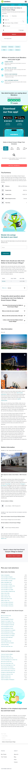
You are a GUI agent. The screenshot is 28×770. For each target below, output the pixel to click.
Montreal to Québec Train (6, 656)
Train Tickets (3, 733)
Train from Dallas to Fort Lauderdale (8, 578)
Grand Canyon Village (6, 739)
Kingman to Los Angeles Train (7, 621)
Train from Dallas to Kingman (7, 576)
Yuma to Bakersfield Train (6, 640)
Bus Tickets (3, 754)
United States (5, 735)
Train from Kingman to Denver (7, 626)
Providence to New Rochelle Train (8, 672)
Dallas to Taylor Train (5, 600)
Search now (3, 538)
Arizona (3, 737)
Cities (11, 49)
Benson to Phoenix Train (6, 615)
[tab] (6, 16)
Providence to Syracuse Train (7, 674)
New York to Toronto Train (6, 661)
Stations (17, 49)
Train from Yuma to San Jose (7, 646)
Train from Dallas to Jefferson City (8, 585)
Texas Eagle (8, 483)
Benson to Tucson (4, 617)
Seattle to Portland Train (6, 675)
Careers (16, 762)
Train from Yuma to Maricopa (7, 637)
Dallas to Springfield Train (6, 582)
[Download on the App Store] (8, 117)
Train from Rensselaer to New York (8, 670)
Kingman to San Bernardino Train (7, 622)
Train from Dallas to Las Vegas (7, 589)
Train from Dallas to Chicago (6, 580)
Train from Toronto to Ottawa (7, 654)
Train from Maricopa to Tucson (7, 628)
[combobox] (14, 19)
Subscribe (6, 253)
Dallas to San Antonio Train (6, 598)
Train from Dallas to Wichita (6, 584)
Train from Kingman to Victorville (7, 624)
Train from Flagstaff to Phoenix (7, 619)
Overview (11, 46)
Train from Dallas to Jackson (6, 587)
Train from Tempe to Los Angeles (7, 635)
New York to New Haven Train (7, 663)
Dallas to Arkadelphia (5, 575)
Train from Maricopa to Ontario (7, 631)
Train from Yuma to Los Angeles (7, 642)
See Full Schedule (14, 165)
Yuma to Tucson (4, 639)
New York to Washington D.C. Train (8, 665)
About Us (16, 754)
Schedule (4, 46)
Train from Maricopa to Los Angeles (8, 630)
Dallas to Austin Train (5, 595)
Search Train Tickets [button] (14, 555)
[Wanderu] (5, 2)
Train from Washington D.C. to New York (9, 659)
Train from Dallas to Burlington (7, 604)
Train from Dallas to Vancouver (7, 605)
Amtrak (3, 281)
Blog (15, 756)
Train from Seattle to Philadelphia (7, 679)
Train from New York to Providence (8, 668)
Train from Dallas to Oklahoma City (8, 591)
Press (15, 759)
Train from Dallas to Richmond (7, 602)
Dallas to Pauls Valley (5, 593)
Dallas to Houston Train (5, 596)
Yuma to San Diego (5, 644)
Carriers (17, 46)
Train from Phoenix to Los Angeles (8, 633)
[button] (26, 1)
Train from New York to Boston (7, 666)
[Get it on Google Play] (19, 117)
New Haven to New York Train (7, 657)
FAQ (4, 49)
